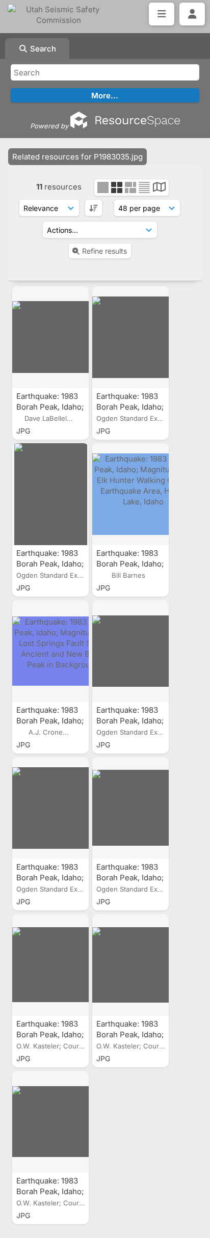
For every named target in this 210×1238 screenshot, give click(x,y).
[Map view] (159, 188)
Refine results (104, 251)
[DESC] (93, 208)
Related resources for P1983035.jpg (77, 157)
